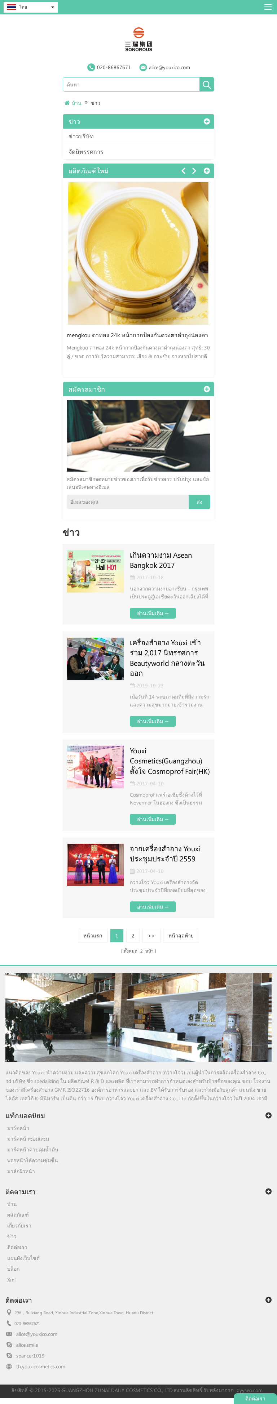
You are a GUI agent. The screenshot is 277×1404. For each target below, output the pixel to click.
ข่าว (95, 102)
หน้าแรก (92, 935)
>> (151, 935)
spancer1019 (30, 1355)
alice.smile (27, 1344)
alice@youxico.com (169, 67)
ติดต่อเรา (17, 1247)
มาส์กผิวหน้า (21, 1171)
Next (194, 170)
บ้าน (77, 102)
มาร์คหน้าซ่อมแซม (28, 1138)
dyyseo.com (250, 1390)
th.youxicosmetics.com (40, 1366)
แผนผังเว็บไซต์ (23, 1257)
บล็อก (13, 1268)
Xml (11, 1279)
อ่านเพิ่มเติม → (153, 613)
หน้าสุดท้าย (181, 935)
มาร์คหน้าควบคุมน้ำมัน (32, 1149)
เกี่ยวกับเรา (19, 1225)
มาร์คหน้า (18, 1127)
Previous (183, 170)
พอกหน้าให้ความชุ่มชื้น (32, 1160)
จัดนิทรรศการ (86, 151)
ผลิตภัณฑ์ (18, 1214)
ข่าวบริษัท (81, 136)
